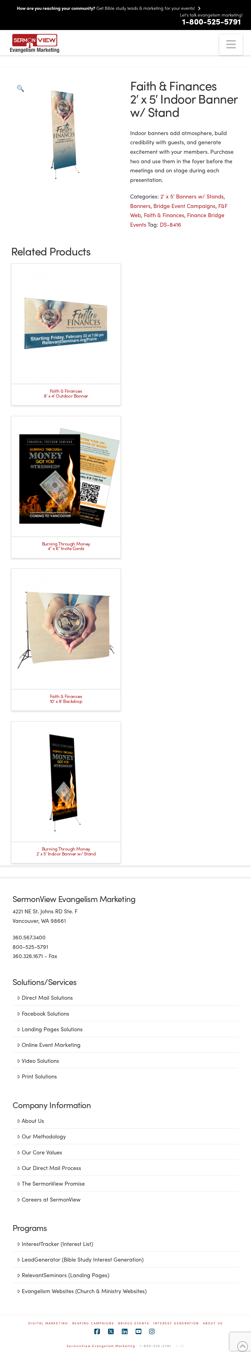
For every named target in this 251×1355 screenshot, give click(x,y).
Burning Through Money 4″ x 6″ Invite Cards (66, 546)
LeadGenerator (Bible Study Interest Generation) (83, 1259)
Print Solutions (39, 1076)
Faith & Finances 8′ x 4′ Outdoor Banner (66, 393)
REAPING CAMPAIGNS (93, 1323)
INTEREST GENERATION (176, 1323)
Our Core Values (42, 1152)
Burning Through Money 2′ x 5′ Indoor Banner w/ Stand (66, 851)
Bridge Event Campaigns (184, 205)
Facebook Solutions (45, 1013)
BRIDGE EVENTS (133, 1323)
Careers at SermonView (51, 1199)
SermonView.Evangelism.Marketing (101, 1346)
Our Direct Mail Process (51, 1168)
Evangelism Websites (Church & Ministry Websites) (84, 1291)
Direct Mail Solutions (47, 997)
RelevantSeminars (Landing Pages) (65, 1275)
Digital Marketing (48, 1323)
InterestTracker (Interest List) (57, 1243)
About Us (33, 1120)
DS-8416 (170, 224)
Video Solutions (40, 1060)
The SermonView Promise (53, 1183)
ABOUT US (213, 1323)
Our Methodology (44, 1136)
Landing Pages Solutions (52, 1029)
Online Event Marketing (51, 1044)
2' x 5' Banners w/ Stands (192, 196)
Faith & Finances (164, 215)
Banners (140, 205)
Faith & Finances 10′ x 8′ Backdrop (66, 698)
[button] (231, 44)
